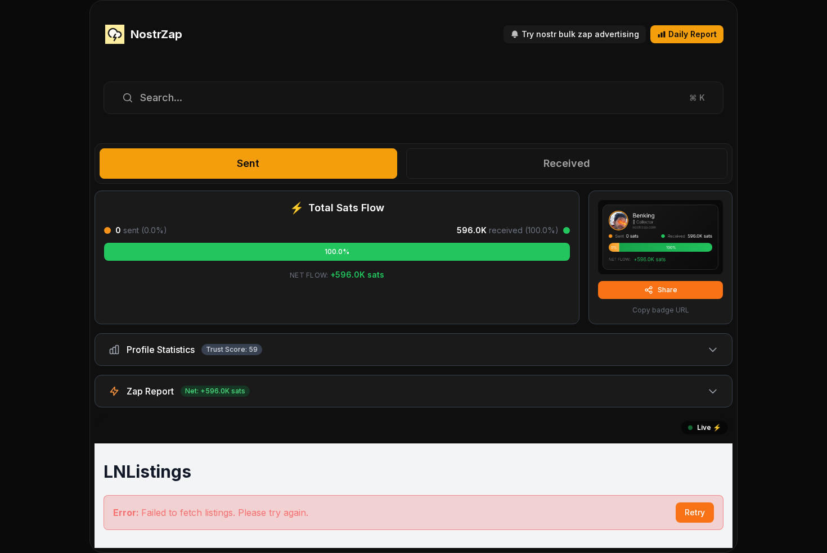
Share (667, 289)
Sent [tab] (248, 163)
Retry (695, 512)
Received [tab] (566, 163)
